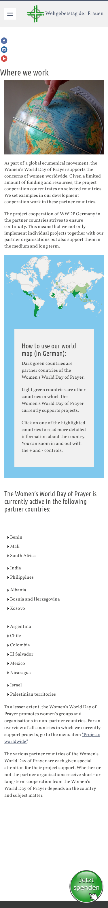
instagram (4, 49)
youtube (4, 58)
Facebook (4, 40)
